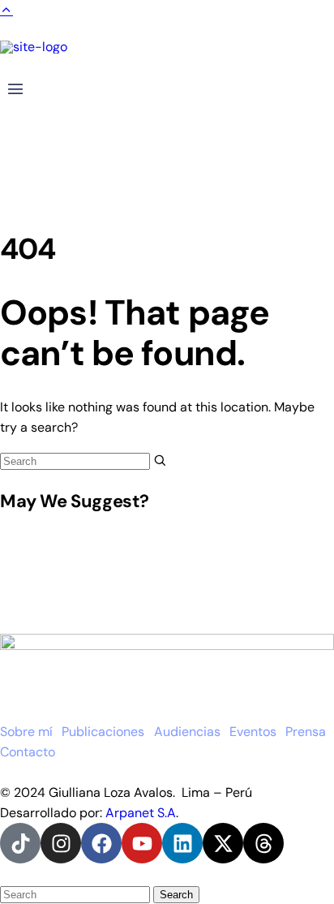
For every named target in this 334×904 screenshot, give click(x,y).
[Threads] (263, 843)
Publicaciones (103, 731)
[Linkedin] (182, 843)
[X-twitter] (223, 843)
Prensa (305, 731)
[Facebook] (101, 843)
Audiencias (187, 731)
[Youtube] (142, 843)
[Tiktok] (20, 843)
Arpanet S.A (140, 812)
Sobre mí (26, 731)
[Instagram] (61, 843)
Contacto (27, 751)
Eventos (252, 731)
